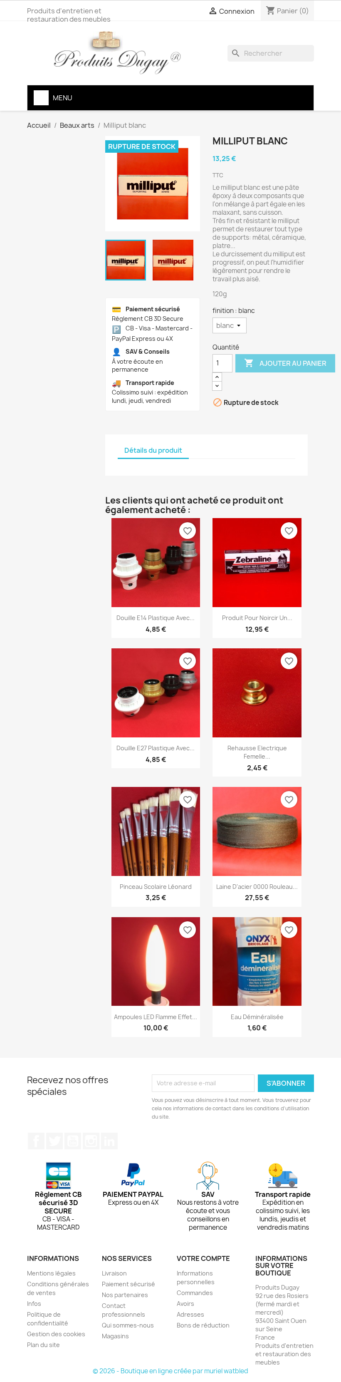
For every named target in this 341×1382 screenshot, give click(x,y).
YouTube (72, 1141)
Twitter (54, 1141)
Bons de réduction (203, 1325)
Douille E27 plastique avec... (155, 748)
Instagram (91, 1141)
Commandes (195, 1293)
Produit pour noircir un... (257, 618)
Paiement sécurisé (128, 1284)
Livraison (114, 1273)
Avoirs (185, 1304)
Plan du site (43, 1345)
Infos (34, 1304)
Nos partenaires (125, 1295)
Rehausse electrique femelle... (257, 752)
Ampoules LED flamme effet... (155, 1017)
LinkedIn (109, 1141)
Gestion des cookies (56, 1334)
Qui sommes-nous (128, 1325)
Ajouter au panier (285, 363)
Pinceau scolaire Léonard (156, 887)
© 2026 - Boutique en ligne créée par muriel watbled (170, 1371)
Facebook (36, 1141)
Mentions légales (51, 1273)
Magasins (115, 1336)
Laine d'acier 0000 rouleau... (257, 887)
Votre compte (203, 1258)
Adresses (190, 1314)
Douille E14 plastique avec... (155, 618)
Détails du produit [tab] (153, 450)
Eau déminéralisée (257, 1017)
